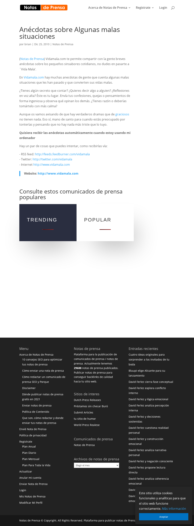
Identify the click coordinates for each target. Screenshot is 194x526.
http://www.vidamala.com (51, 164)
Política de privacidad (33, 435)
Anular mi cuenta (30, 477)
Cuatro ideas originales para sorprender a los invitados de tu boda (149, 359)
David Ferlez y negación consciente (151, 461)
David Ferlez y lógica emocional (148, 399)
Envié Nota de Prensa (32, 429)
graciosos (122, 114)
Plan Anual (29, 446)
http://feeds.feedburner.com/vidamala (62, 154)
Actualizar (25, 471)
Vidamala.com (34, 77)
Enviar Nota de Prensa (33, 484)
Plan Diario (29, 453)
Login (163, 8)
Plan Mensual (30, 459)
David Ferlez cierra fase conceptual (151, 382)
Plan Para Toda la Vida (36, 465)
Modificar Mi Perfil (30, 502)
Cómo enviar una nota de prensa (43, 370)
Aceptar (163, 516)
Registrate (143, 8)
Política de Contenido (35, 411)
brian (27, 44)
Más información (174, 509)
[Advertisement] (161, 83)
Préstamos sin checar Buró (91, 406)
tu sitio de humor (85, 418)
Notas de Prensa (62, 44)
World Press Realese (87, 425)
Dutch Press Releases (87, 400)
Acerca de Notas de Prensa (107, 8)
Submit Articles (83, 412)
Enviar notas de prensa (37, 405)
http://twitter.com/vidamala (52, 159)
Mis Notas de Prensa (32, 496)
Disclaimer (29, 388)
